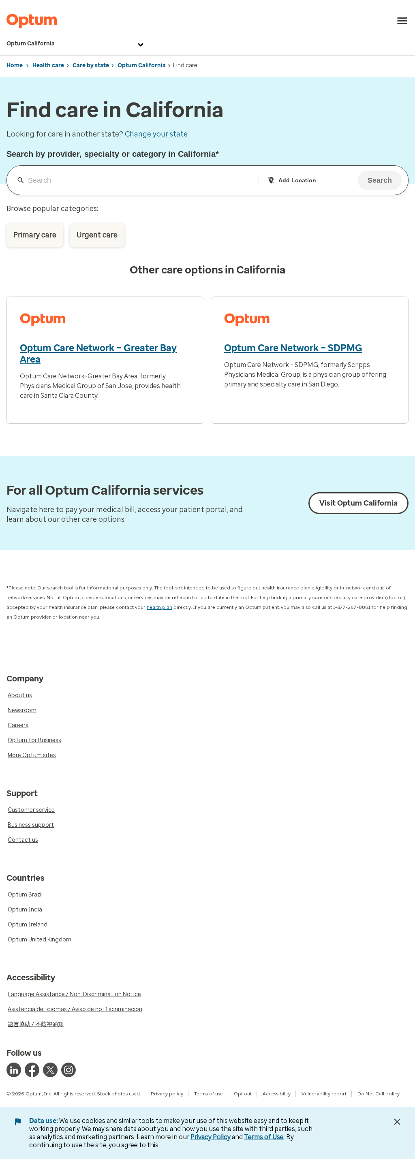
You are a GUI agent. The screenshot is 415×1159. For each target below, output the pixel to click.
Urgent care (97, 235)
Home (14, 65)
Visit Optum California (358, 503)
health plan (159, 607)
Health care (48, 65)
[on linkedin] (13, 1070)
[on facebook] (32, 1070)
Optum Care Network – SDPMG (293, 348)
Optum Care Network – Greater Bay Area (98, 353)
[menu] (402, 21)
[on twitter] (50, 1070)
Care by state (91, 65)
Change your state (156, 134)
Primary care (34, 235)
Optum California (30, 43)
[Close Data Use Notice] (397, 1122)
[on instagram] (68, 1070)
